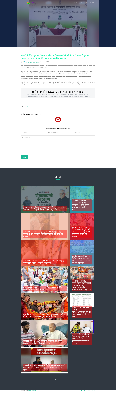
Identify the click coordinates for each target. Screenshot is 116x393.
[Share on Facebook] (24, 107)
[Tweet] (25, 107)
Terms (88, 390)
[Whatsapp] (27, 107)
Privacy (93, 390)
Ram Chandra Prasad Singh (31, 62)
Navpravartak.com (32, 390)
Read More (58, 379)
